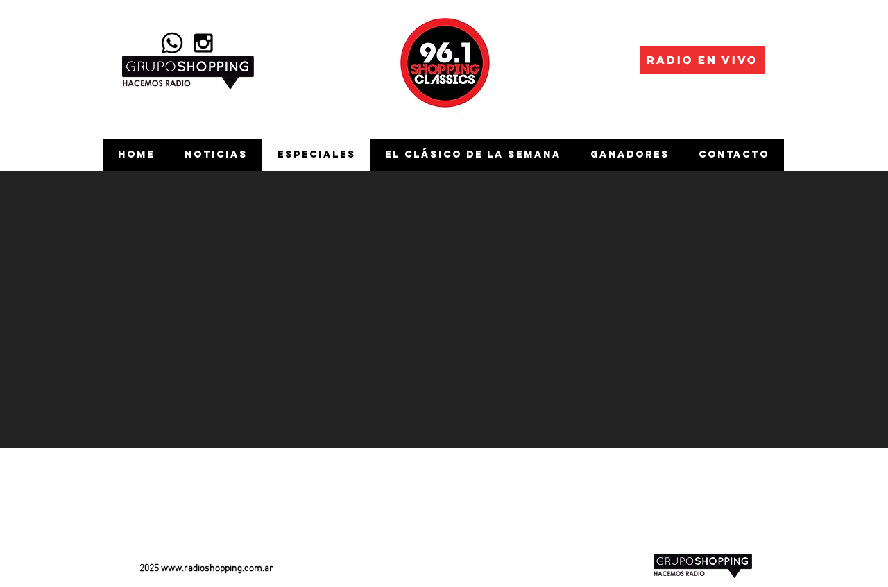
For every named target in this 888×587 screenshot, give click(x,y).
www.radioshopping (201, 569)
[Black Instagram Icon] (203, 43)
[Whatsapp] (172, 43)
